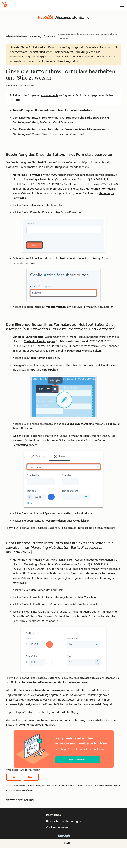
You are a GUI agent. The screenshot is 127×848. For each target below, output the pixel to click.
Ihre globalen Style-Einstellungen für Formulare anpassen (52, 682)
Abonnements (49, 95)
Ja (14, 777)
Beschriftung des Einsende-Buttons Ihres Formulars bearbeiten (52, 110)
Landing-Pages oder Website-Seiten (78, 350)
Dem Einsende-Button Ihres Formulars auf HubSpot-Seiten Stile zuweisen (59, 117)
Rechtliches (53, 815)
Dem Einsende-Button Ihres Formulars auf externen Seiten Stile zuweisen (59, 129)
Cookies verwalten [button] (57, 827)
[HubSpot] (4, 5)
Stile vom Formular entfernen (41, 690)
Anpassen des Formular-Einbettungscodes (67, 720)
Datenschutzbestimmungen (63, 821)
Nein (30, 777)
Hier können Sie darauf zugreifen (57, 61)
